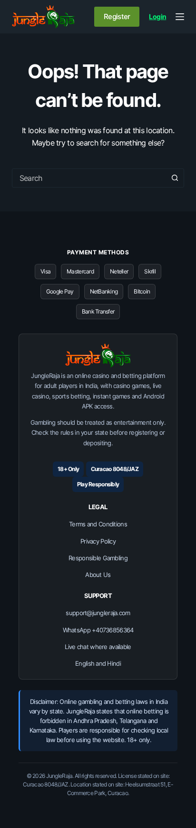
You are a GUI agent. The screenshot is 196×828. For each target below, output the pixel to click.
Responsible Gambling (98, 558)
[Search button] (175, 178)
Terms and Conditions (98, 524)
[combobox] (89, 178)
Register (117, 16)
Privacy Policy (98, 541)
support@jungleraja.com (98, 613)
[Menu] (180, 16)
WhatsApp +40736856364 (98, 630)
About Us (97, 574)
